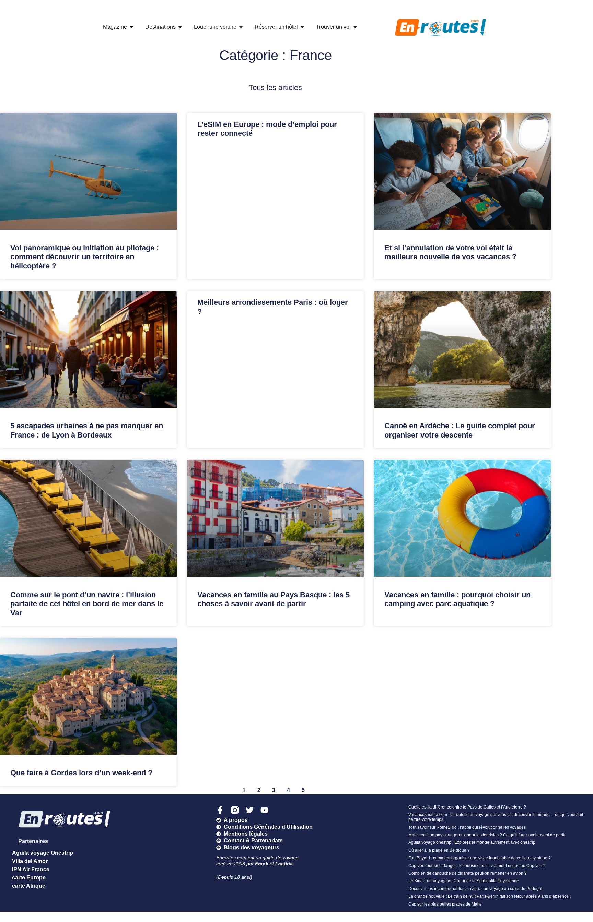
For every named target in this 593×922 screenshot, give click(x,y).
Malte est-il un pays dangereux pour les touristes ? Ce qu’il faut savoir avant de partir (487, 835)
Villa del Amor (30, 861)
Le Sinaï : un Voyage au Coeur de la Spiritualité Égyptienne (463, 880)
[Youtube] (264, 810)
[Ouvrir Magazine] (131, 27)
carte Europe (29, 878)
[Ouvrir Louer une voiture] (241, 27)
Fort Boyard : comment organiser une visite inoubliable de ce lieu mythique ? (479, 857)
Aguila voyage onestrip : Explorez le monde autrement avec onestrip (471, 842)
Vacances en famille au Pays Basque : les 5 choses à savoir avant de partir (273, 599)
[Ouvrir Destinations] (180, 27)
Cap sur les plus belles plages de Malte (445, 904)
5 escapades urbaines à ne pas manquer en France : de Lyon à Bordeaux (86, 430)
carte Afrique (28, 886)
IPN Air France (30, 869)
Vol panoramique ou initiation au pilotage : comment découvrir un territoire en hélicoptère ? (84, 256)
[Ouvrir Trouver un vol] (355, 27)
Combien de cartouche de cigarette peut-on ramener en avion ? (467, 873)
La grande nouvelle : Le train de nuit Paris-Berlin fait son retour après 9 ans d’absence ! (489, 896)
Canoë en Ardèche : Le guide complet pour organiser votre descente (459, 430)
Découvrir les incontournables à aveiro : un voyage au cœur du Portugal (475, 888)
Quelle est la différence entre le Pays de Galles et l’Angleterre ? (467, 807)
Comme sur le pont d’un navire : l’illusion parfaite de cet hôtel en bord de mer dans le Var (86, 603)
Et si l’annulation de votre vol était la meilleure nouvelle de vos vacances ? (450, 252)
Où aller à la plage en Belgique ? (439, 850)
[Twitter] (250, 810)
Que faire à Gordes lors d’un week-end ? (81, 772)
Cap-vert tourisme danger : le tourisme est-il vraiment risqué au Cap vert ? (477, 865)
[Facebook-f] (220, 810)
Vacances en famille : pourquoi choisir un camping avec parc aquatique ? (457, 599)
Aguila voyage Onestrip (42, 853)
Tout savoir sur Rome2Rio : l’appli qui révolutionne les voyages (467, 827)
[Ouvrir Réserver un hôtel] (302, 27)
